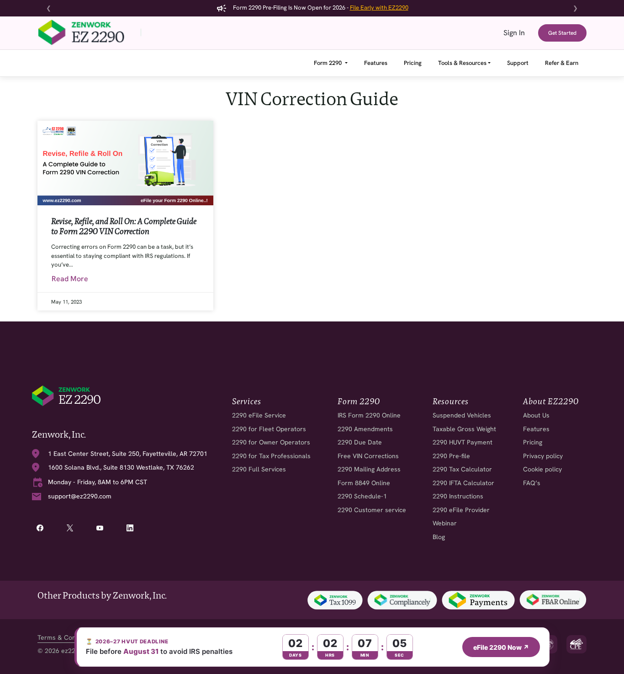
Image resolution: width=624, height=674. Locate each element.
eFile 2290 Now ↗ (501, 647)
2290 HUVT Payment (462, 442)
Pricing (413, 63)
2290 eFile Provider (461, 510)
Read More (70, 279)
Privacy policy (543, 456)
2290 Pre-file (451, 456)
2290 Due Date (360, 442)
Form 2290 (328, 63)
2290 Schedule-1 (362, 496)
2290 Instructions (458, 496)
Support (518, 63)
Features (375, 63)
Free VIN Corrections (368, 456)
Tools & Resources (462, 63)
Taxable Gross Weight (464, 429)
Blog (439, 537)
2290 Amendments (365, 429)
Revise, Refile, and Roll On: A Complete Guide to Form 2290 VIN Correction (123, 226)
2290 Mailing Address (369, 469)
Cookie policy (542, 469)
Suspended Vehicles (462, 415)
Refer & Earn (561, 63)
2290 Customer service (372, 510)
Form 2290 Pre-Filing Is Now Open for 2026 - (320, 7)
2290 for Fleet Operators (269, 429)
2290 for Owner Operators (271, 442)
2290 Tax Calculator (462, 469)
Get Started (562, 33)
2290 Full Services (259, 469)
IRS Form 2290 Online (369, 415)
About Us (536, 415)
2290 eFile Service (259, 415)
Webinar (445, 523)
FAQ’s (531, 483)
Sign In (514, 32)
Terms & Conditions (66, 637)
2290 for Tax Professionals (271, 456)
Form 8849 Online (364, 483)
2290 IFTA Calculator (463, 483)
